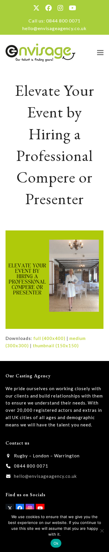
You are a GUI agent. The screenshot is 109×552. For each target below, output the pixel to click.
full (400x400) (49, 338)
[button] (100, 52)
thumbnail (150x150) (56, 345)
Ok (56, 543)
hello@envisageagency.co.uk (54, 28)
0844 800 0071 (63, 20)
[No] (102, 531)
